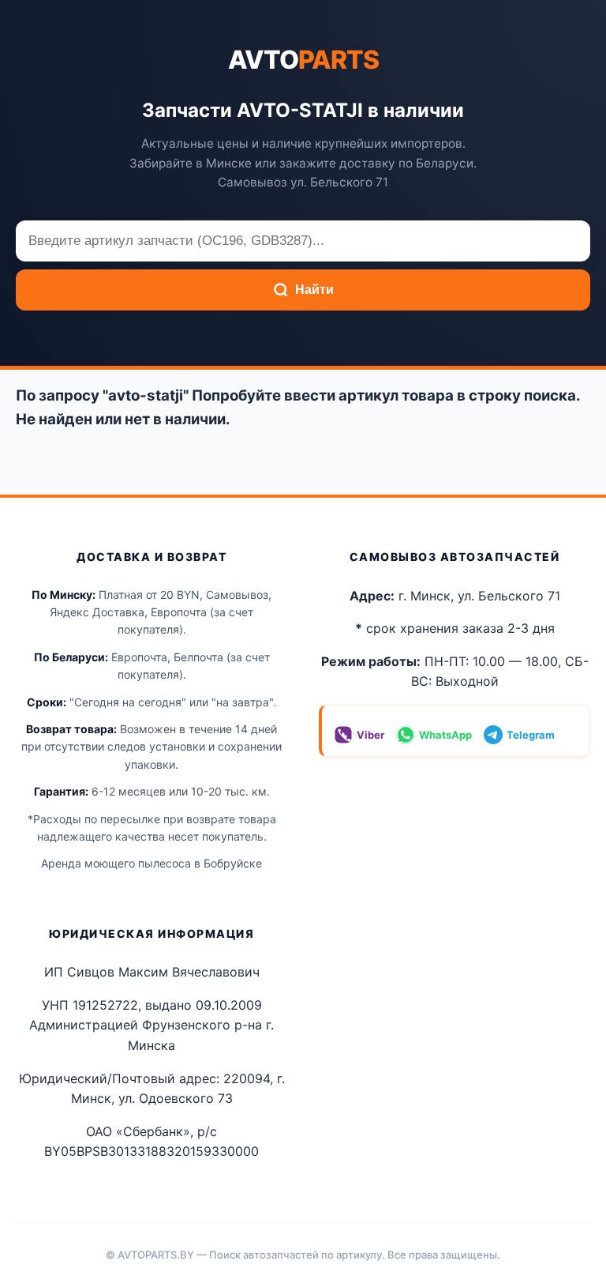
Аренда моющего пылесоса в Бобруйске (151, 863)
